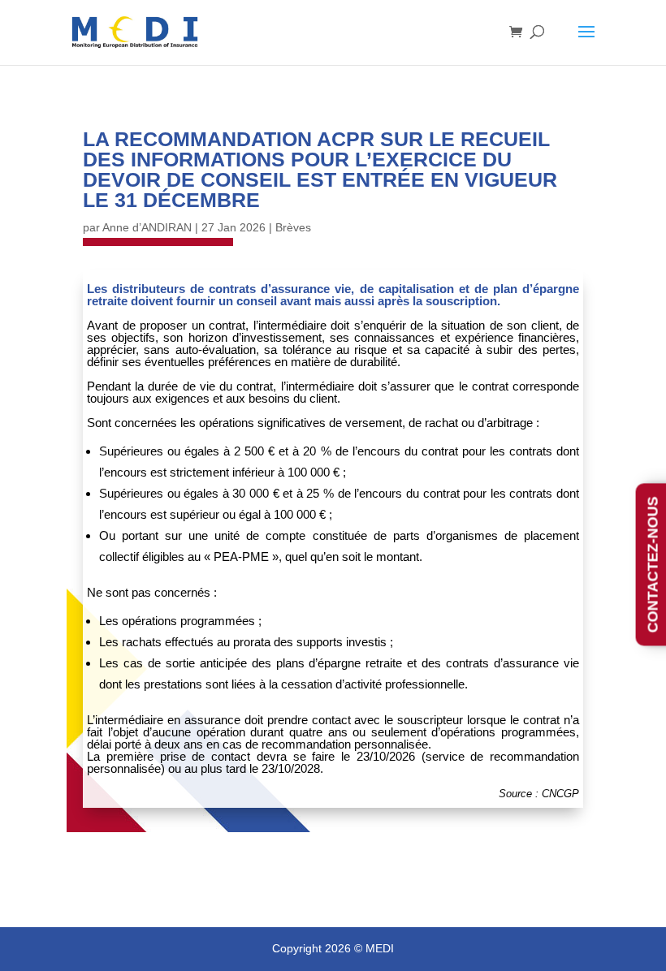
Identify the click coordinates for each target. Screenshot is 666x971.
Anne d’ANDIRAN (147, 227)
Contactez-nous (653, 564)
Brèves (293, 227)
